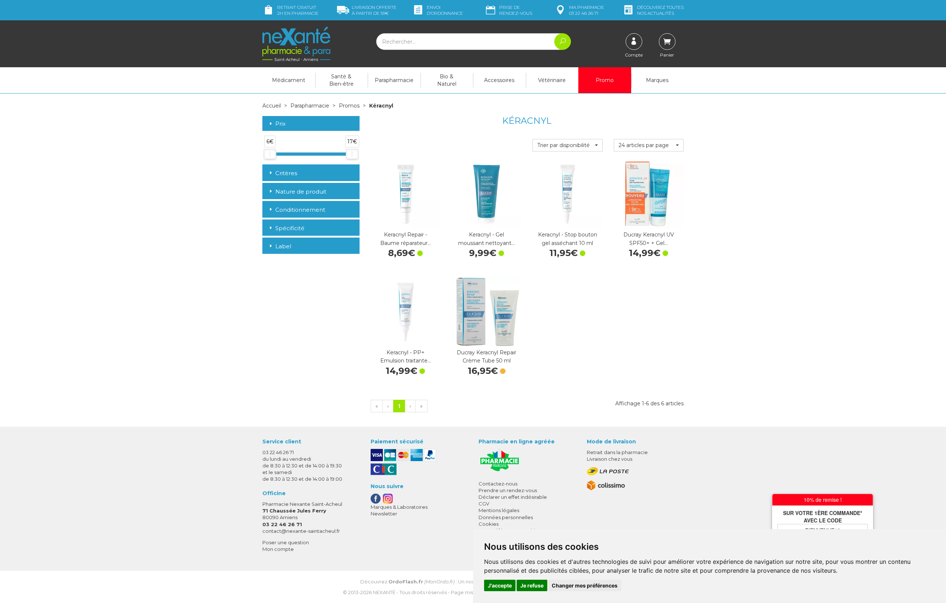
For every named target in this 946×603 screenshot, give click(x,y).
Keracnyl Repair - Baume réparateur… (405, 238)
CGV (484, 504)
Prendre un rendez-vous (508, 490)
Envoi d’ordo (445, 10)
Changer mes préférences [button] (584, 585)
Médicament (288, 80)
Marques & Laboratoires (399, 507)
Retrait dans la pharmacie (617, 452)
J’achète (405, 221)
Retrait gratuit (298, 10)
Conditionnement (300, 209)
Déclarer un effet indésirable (513, 497)
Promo (605, 80)
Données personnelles (506, 517)
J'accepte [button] (500, 585)
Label (283, 246)
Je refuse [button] (532, 585)
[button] (567, 145)
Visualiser (486, 339)
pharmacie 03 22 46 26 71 (586, 10)
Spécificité (289, 228)
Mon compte (278, 549)
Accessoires (499, 80)
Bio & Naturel (446, 80)
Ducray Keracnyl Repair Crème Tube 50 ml (486, 356)
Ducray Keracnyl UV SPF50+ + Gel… (648, 238)
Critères (286, 173)
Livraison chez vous (609, 459)
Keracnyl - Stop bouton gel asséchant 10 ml (567, 238)
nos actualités (660, 10)
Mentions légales (499, 510)
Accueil (271, 105)
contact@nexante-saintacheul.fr (301, 531)
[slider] (269, 154)
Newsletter (384, 514)
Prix (280, 124)
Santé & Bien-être (341, 80)
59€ (374, 10)
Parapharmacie (394, 80)
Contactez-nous (498, 484)
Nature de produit (300, 191)
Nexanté (384, 592)
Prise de (515, 10)
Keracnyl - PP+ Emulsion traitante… (405, 356)
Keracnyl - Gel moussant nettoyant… (486, 238)
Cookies (488, 524)
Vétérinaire (552, 80)
